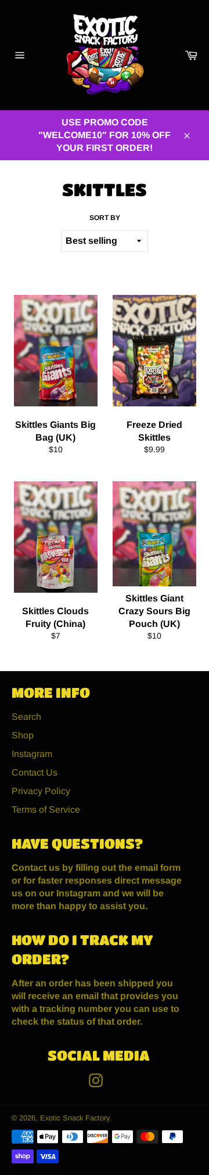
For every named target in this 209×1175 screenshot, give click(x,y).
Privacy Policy (41, 791)
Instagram (32, 754)
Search (26, 717)
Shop (23, 735)
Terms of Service (46, 809)
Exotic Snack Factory (74, 1117)
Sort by (104, 218)
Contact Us (34, 772)
